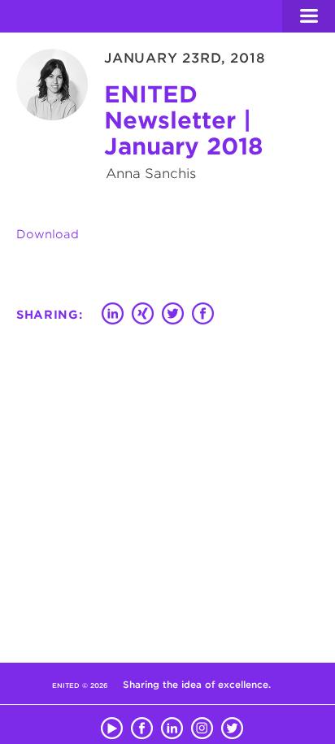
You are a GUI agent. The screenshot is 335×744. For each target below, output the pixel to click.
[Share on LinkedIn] (113, 315)
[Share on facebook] (203, 315)
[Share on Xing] (143, 315)
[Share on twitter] (173, 315)
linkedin (172, 725)
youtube (112, 725)
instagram (202, 725)
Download (47, 234)
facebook (142, 725)
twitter (232, 725)
